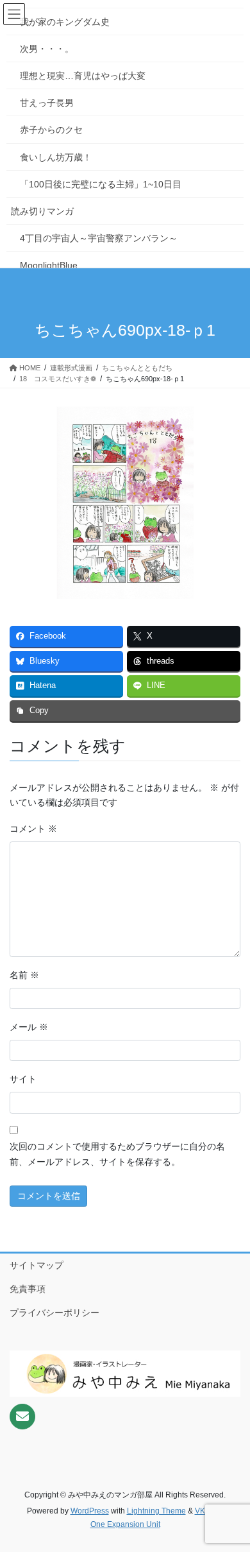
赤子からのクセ (51, 130)
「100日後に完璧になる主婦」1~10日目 (100, 184)
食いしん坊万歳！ (56, 157)
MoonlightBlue (49, 265)
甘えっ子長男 (47, 103)
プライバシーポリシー (54, 1312)
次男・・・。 (47, 49)
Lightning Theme (156, 1510)
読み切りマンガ (42, 211)
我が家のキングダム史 (65, 22)
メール (29, 1027)
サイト (23, 1079)
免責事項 (28, 1289)
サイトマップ (36, 1265)
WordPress (90, 1510)
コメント (33, 828)
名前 (24, 975)
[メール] (22, 1416)
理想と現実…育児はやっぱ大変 (83, 76)
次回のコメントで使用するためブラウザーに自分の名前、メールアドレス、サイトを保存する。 (117, 1154)
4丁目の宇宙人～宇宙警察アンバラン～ (99, 238)
